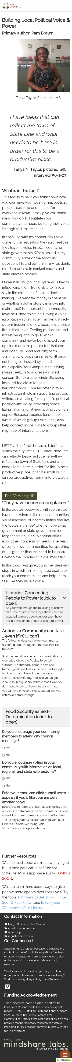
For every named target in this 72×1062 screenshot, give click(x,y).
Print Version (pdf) (19, 496)
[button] (36, 606)
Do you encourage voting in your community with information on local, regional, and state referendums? (32, 767)
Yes (7, 747)
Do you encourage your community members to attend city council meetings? (31, 736)
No (7, 755)
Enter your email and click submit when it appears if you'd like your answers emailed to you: (35, 797)
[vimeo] (7, 987)
